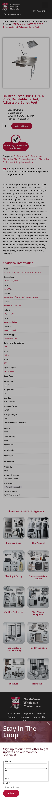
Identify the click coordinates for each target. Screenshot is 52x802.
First (7, 770)
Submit (11, 793)
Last (7, 779)
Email (6, 783)
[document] (26, 401)
